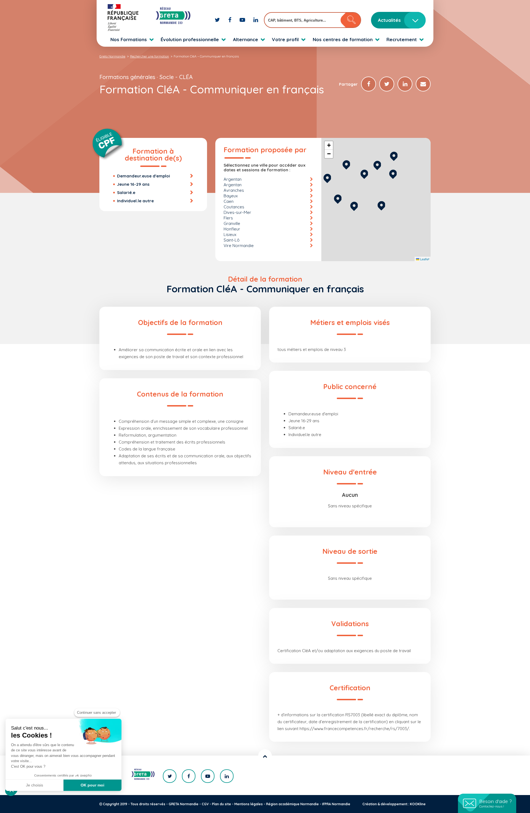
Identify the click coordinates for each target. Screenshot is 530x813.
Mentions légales (248, 804)
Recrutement (401, 39)
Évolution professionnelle (190, 39)
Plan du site (221, 804)
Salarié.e (126, 192)
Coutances (234, 206)
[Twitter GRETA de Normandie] (218, 19)
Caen (229, 201)
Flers (228, 218)
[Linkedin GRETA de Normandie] (255, 19)
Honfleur (232, 229)
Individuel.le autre (135, 201)
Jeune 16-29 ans (133, 184)
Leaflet (424, 259)
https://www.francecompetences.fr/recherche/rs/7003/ (354, 728)
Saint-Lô (232, 240)
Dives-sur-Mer (237, 212)
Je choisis (34, 785)
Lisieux (230, 234)
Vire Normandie (239, 245)
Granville (232, 223)
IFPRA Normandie (336, 804)
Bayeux (231, 195)
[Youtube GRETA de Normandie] (243, 19)
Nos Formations (128, 39)
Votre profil (285, 39)
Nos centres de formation (343, 39)
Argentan (233, 179)
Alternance (245, 39)
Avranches (234, 190)
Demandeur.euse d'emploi (143, 176)
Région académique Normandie (292, 804)
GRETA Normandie (183, 804)
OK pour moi (92, 785)
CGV (205, 804)
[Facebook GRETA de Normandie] (230, 19)
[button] (381, 205)
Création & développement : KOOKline (394, 804)
